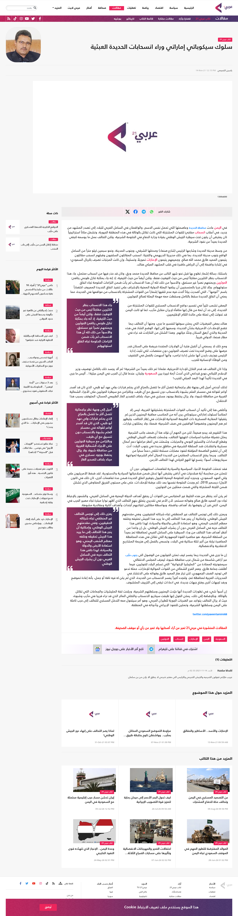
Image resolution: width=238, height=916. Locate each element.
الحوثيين (222, 282)
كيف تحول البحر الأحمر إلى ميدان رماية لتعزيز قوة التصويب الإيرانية (147, 800)
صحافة (102, 8)
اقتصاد (159, 8)
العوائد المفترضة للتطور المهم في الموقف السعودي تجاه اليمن (206, 851)
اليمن (217, 227)
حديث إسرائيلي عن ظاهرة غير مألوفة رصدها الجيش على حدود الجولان (38, 314)
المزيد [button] (58, 8)
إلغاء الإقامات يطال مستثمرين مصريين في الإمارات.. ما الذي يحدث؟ (37, 423)
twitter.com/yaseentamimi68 (210, 614)
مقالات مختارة (166, 18)
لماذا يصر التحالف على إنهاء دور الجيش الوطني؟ (90, 733)
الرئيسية (187, 7)
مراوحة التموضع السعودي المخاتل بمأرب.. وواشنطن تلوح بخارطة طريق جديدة (148, 734)
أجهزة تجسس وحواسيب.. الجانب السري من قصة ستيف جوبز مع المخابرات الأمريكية (37, 361)
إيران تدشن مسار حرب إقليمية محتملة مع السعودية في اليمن (91, 800)
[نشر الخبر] (128, 212)
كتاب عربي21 (175, 887)
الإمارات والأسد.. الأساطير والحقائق (205, 731)
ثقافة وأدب (46, 439)
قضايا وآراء (185, 18)
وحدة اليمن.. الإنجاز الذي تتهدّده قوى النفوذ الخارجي (91, 851)
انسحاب (200, 232)
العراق (110, 887)
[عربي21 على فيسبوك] (40, 19)
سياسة (174, 8)
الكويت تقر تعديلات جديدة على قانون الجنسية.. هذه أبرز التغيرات (37, 473)
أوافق (48, 907)
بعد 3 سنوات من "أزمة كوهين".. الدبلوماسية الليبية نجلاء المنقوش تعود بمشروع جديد (38, 387)
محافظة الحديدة (197, 228)
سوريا (110, 896)
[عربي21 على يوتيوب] (27, 19)
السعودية (151, 373)
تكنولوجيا (143, 896)
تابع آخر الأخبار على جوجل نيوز (125, 649)
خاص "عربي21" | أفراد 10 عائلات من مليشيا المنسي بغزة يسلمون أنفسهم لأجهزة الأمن (38, 290)
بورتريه (117, 18)
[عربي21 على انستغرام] (21, 19)
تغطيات (131, 8)
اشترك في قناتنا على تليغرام (178, 649)
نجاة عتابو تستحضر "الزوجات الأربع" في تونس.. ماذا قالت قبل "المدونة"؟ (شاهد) (38, 448)
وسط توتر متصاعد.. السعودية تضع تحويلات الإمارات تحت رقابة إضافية (37, 498)
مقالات (116, 8)
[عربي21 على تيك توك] (15, 19)
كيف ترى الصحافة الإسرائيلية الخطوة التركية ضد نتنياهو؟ (38, 338)
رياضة (145, 8)
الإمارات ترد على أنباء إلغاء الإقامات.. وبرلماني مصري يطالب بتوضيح (39, 523)
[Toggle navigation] (34, 7)
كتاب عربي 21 (203, 18)
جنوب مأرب (131, 555)
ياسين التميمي (225, 70)
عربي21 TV (142, 887)
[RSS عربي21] (8, 19)
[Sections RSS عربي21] (60, 883)
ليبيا (111, 891)
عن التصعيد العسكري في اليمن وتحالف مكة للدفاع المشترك (208, 800)
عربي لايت (74, 8)
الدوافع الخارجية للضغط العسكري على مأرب (41, 229)
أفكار (89, 8)
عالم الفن (143, 891)
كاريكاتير (130, 18)
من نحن (70, 895)
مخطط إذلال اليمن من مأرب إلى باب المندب (39, 247)
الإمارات (152, 259)
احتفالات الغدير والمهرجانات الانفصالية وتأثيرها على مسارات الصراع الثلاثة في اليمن (147, 851)
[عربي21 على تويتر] (33, 19)
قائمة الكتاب (146, 18)
